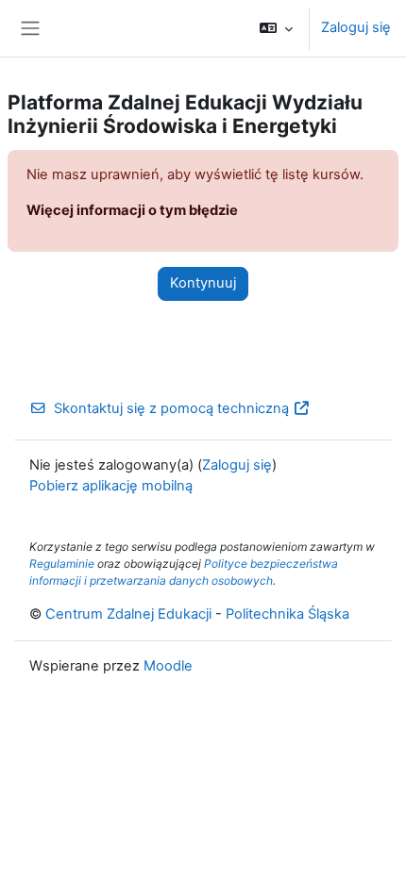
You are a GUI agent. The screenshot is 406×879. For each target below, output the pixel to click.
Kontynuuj (203, 282)
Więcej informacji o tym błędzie (132, 210)
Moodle (168, 665)
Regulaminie (61, 563)
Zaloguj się (356, 27)
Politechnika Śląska (287, 613)
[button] (276, 28)
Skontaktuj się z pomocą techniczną (171, 408)
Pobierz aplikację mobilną (111, 485)
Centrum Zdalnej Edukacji (128, 613)
